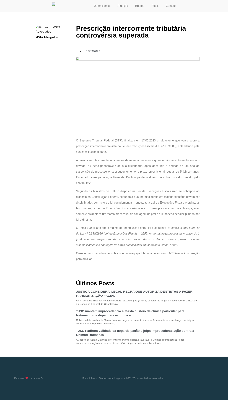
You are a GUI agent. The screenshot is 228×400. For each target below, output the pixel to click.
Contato (171, 5)
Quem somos (102, 5)
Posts (155, 5)
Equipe (139, 5)
